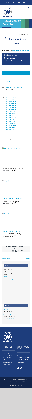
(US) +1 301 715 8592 (10, 99)
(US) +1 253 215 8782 (10, 117)
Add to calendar (16, 73)
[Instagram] (21, 368)
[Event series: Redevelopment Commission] (15, 170)
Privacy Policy (19, 385)
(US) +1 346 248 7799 (10, 119)
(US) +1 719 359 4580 (10, 111)
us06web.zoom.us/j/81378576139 (13, 87)
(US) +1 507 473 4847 (10, 125)
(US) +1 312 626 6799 (10, 105)
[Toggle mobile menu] (29, 7)
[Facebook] (18, 368)
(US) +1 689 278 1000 (10, 109)
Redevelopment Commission (12, 166)
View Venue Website (9, 318)
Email (3, 359)
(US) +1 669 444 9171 (10, 129)
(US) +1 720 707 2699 (10, 113)
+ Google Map (8, 314)
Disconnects (7, 258)
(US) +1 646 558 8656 (10, 107)
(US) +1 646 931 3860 (10, 97)
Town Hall (6, 309)
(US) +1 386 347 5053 (10, 123)
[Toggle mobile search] (25, 7)
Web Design (15, 381)
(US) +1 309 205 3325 (10, 103)
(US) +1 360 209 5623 (10, 121)
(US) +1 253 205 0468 (10, 115)
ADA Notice (12, 385)
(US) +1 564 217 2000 (10, 127)
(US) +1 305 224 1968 (10, 101)
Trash (27, 258)
